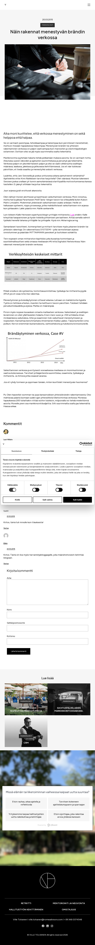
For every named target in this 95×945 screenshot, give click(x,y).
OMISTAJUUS (69, 909)
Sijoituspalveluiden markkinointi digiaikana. (68, 709)
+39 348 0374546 (73, 919)
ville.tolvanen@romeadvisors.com (46, 919)
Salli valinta (47, 500)
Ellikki (5, 543)
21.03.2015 (11, 516)
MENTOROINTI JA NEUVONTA (69, 903)
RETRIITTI (26, 903)
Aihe (9, 578)
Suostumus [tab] (17, 451)
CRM (26, 742)
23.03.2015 (11, 549)
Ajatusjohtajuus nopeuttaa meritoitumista (26, 709)
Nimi (9, 609)
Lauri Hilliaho (8, 440)
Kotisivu (11, 636)
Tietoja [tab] (79, 451)
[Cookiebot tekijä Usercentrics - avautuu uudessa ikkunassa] (81, 444)
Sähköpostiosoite (16, 623)
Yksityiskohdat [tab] (47, 451)
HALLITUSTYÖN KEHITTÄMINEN (26, 909)
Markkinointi (47, 25)
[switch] (35, 490)
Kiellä (17, 500)
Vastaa (6, 528)
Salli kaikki (77, 500)
